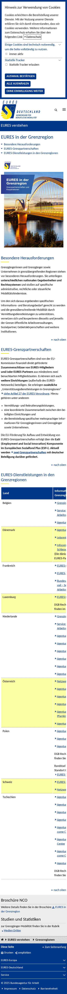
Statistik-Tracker (15, 60)
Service (5, 975)
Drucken (8, 952)
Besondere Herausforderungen (22, 144)
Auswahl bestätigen (21, 76)
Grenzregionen (45, 939)
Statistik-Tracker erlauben (24, 64)
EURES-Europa (9, 960)
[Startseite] (2, 940)
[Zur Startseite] (20, 109)
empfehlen (24, 952)
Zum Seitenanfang (55, 947)
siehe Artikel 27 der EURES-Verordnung (26, 393)
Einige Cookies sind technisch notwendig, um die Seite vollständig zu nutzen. (30, 47)
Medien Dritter (12, 930)
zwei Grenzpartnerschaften (30, 452)
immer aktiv (16, 54)
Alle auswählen (18, 83)
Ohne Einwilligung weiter (25, 91)
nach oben (60, 339)
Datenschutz (33, 37)
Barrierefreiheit (49, 988)
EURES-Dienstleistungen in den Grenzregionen (31, 153)
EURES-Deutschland (12, 967)
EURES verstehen (14, 126)
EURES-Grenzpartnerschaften (21, 148)
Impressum (10, 988)
